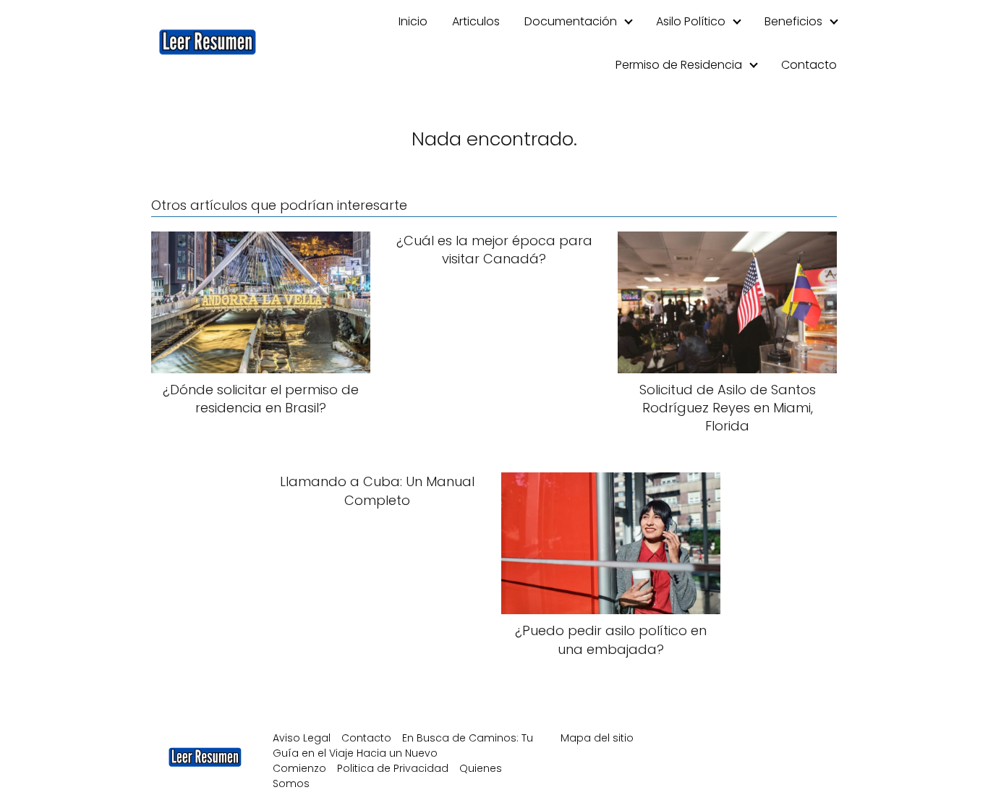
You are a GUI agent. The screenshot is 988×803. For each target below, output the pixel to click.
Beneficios (793, 21)
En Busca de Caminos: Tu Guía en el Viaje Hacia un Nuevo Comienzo (403, 753)
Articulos (476, 21)
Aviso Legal (302, 738)
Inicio (413, 21)
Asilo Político (690, 21)
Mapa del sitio (597, 738)
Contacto (809, 64)
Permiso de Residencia (679, 64)
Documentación (570, 21)
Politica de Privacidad (392, 768)
